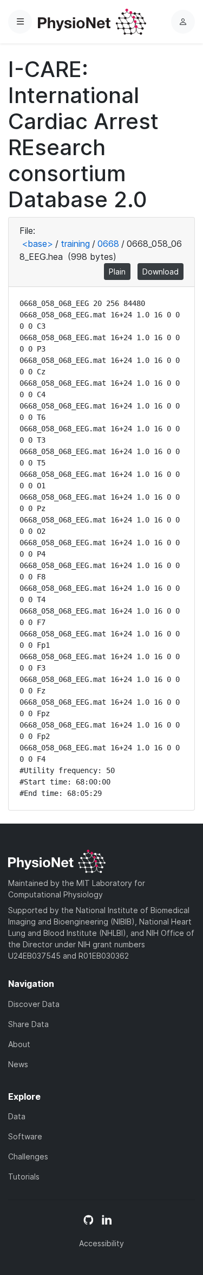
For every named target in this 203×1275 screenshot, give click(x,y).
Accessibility (101, 1243)
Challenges (28, 1156)
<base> (37, 243)
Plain (117, 271)
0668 (108, 243)
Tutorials (24, 1176)
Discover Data (34, 1004)
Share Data (28, 1024)
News (18, 1064)
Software (25, 1136)
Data (16, 1116)
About (19, 1044)
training (75, 243)
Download (160, 271)
